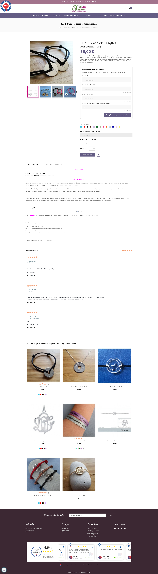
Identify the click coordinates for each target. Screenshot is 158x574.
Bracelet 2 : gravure (87, 94)
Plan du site (92, 536)
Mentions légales (93, 535)
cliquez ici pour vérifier (93, 564)
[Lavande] (45, 394)
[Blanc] (75, 448)
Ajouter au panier (87, 155)
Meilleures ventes (65, 532)
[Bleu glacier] (76, 448)
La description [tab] (32, 164)
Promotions (65, 528)
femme (82, 62)
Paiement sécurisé (92, 533)
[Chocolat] (44, 394)
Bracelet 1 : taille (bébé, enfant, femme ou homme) (96, 85)
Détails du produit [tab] (54, 164)
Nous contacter (92, 528)
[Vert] (80, 448)
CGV (93, 532)
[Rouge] (40, 394)
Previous (26, 92)
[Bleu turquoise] (39, 394)
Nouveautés (65, 530)
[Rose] (78, 448)
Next (76, 92)
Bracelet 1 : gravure (87, 76)
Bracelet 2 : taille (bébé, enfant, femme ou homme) (96, 103)
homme (91, 62)
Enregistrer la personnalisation (117, 115)
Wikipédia (33, 208)
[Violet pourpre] (81, 448)
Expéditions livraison (93, 530)
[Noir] (42, 394)
